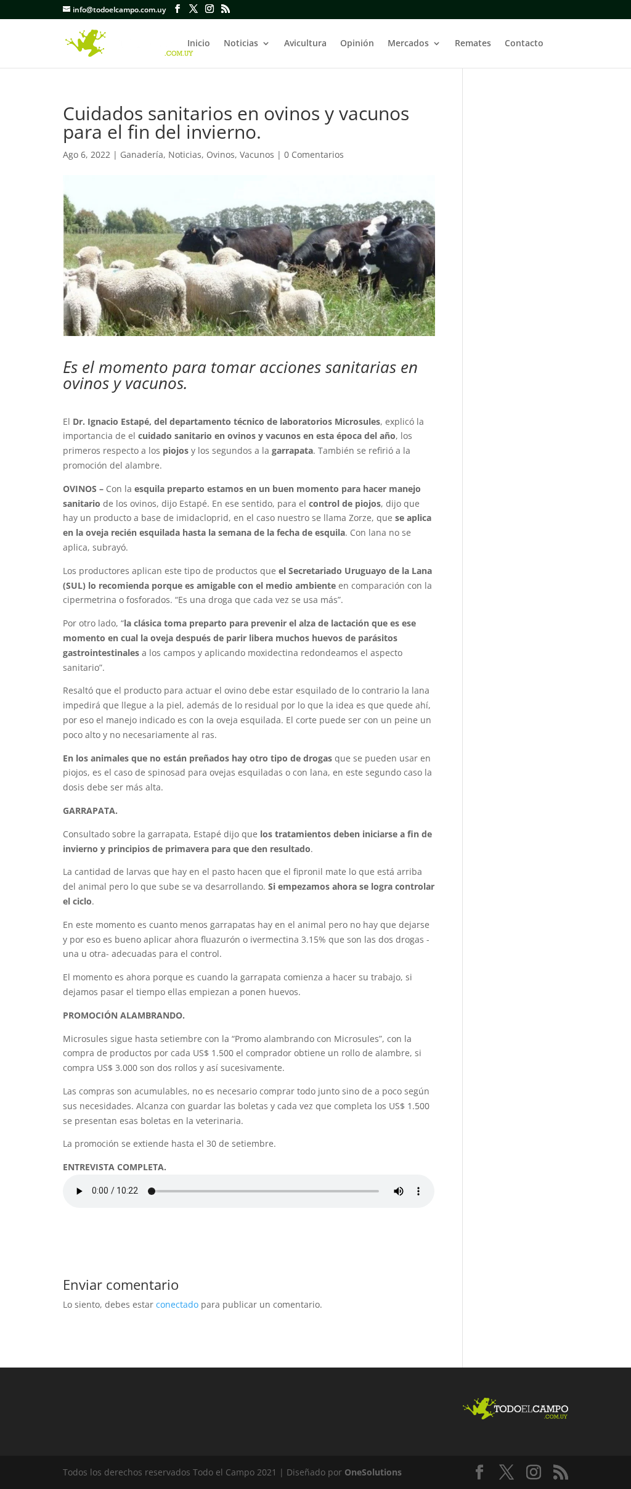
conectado (177, 1304)
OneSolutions (373, 1472)
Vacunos (257, 154)
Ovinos (220, 154)
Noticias (241, 44)
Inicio (198, 44)
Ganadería (141, 154)
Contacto (524, 44)
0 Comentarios (314, 154)
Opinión (357, 44)
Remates (473, 44)
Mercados (408, 44)
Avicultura (305, 44)
